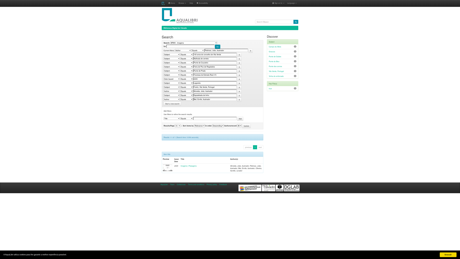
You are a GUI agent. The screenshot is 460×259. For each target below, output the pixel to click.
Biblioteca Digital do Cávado (175, 28)
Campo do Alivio (275, 46)
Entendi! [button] (448, 255)
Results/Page (169, 125)
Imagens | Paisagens (189, 166)
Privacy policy (212, 184)
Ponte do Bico (274, 61)
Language (289, 3)
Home (172, 3)
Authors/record (230, 125)
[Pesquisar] (295, 22)
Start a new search (172, 104)
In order (208, 125)
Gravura (272, 51)
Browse (182, 3)
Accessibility (203, 3)
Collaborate (181, 184)
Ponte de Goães (275, 56)
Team (172, 184)
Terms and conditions (196, 184)
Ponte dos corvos (275, 66)
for (165, 46)
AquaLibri (164, 184)
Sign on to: (278, 3)
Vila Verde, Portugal (276, 71)
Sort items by (188, 125)
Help (191, 3)
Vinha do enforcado (276, 76)
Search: (167, 43)
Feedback (223, 184)
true (270, 88)
